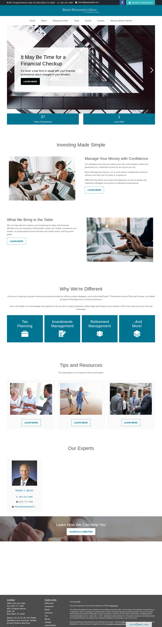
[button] (32, 21)
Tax (46, 616)
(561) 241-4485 (66, 2)
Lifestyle (48, 622)
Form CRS (77, 602)
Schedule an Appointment (142, 2)
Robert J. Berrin (24, 490)
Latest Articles (50, 625)
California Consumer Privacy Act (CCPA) (133, 622)
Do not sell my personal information (116, 624)
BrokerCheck (114, 606)
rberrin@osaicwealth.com (88, 2)
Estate (47, 609)
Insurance (49, 612)
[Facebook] (122, 2)
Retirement (49, 603)
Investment (49, 606)
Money (47, 619)
